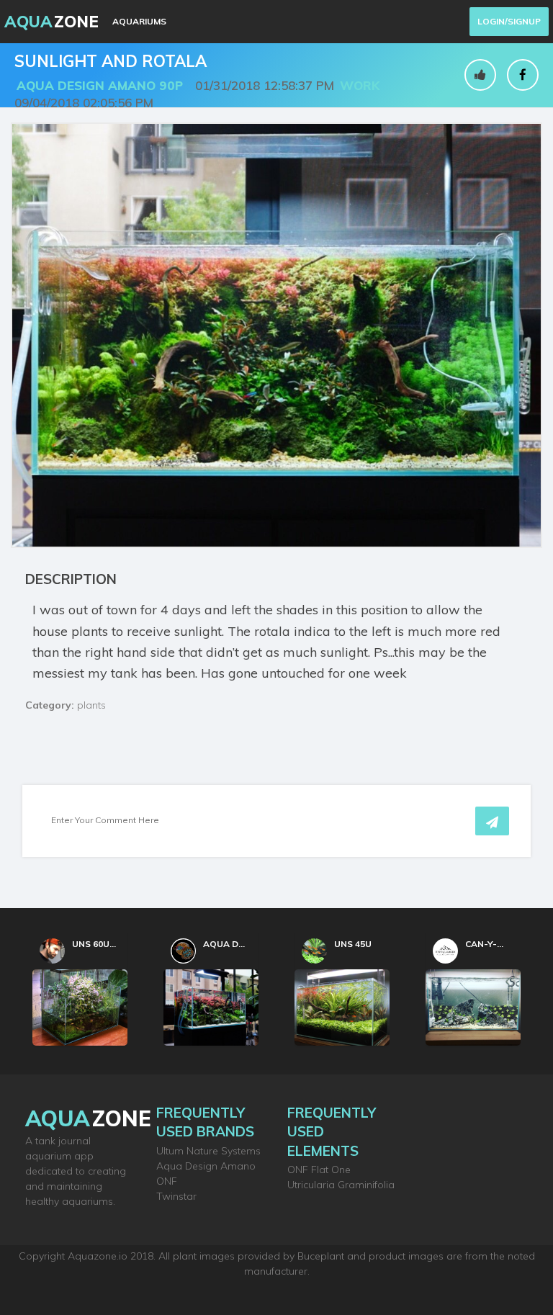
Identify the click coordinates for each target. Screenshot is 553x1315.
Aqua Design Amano (206, 1165)
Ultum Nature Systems (208, 1150)
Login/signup (509, 21)
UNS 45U (353, 943)
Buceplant (320, 1255)
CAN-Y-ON (488, 943)
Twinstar (176, 1196)
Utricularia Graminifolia (341, 1184)
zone (88, 1118)
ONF (166, 1181)
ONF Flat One (319, 1169)
